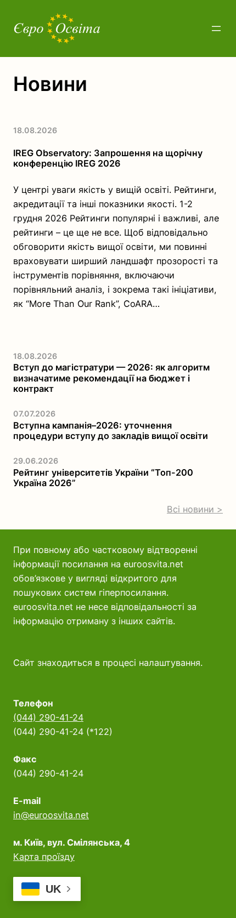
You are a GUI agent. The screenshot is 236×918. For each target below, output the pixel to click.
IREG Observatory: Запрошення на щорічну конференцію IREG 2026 (108, 158)
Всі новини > (195, 509)
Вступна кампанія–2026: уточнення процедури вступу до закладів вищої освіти (110, 431)
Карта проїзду (44, 856)
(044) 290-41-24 (48, 717)
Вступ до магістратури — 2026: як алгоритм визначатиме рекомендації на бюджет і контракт (111, 378)
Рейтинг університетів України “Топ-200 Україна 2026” (103, 478)
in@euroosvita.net (51, 814)
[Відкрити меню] (216, 28)
